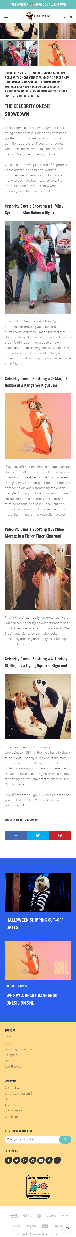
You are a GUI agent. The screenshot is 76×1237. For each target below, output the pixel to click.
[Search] (63, 16)
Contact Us (12, 1087)
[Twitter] (16, 1160)
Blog (8, 1099)
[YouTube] (41, 1160)
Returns (10, 1060)
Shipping (11, 1055)
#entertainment (40, 78)
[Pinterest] (32, 1160)
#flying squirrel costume (34, 82)
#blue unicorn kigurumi (49, 73)
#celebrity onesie (16, 78)
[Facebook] (8, 1160)
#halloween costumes (44, 87)
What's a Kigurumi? (18, 1093)
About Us (11, 1105)
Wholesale (12, 1116)
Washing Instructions (19, 1049)
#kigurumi (40, 91)
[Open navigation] (6, 16)
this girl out (13, 758)
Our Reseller (14, 1066)
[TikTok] (49, 1160)
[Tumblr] (57, 1160)
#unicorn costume (29, 96)
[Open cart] (70, 16)
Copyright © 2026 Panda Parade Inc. (38, 1234)
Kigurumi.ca (13, 1111)
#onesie (52, 91)
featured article (36, 477)
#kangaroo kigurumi (18, 91)
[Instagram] (24, 1160)
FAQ (8, 1037)
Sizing (9, 1043)
